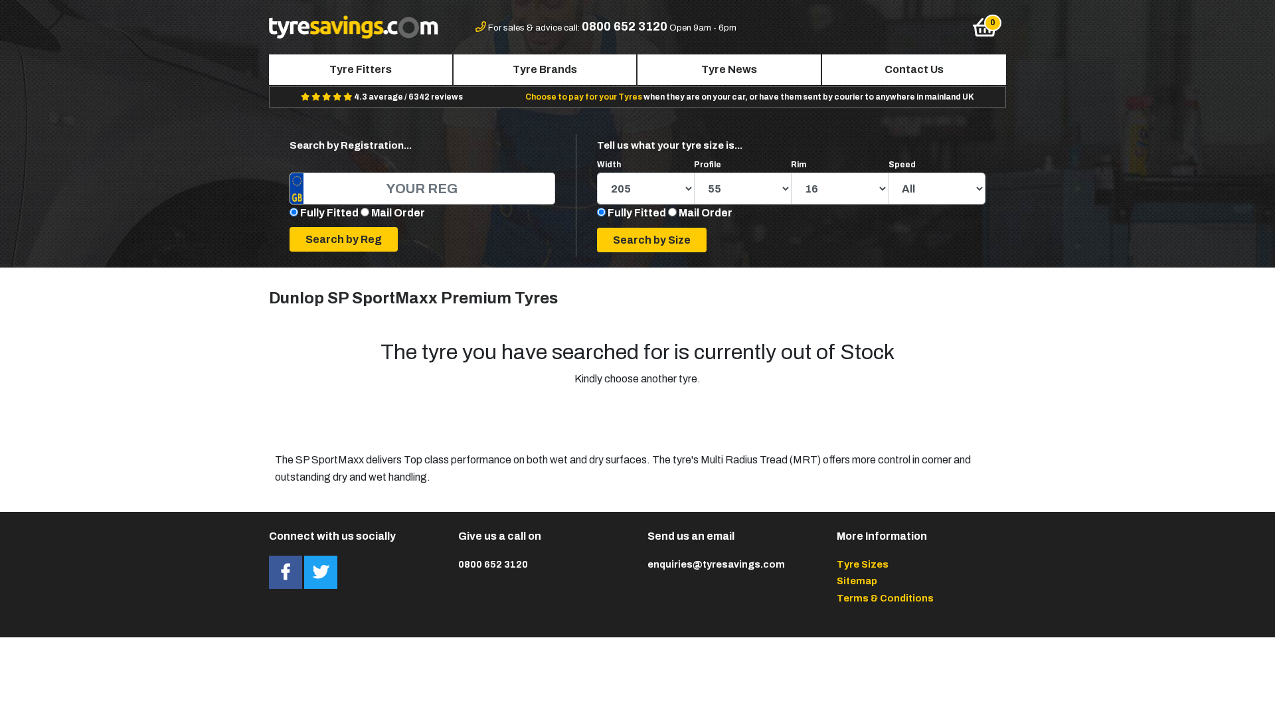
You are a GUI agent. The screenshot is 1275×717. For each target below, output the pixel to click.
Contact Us (914, 69)
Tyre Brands (545, 69)
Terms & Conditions (885, 598)
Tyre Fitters (360, 69)
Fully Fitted (329, 212)
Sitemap (857, 581)
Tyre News (729, 69)
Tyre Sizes (863, 564)
